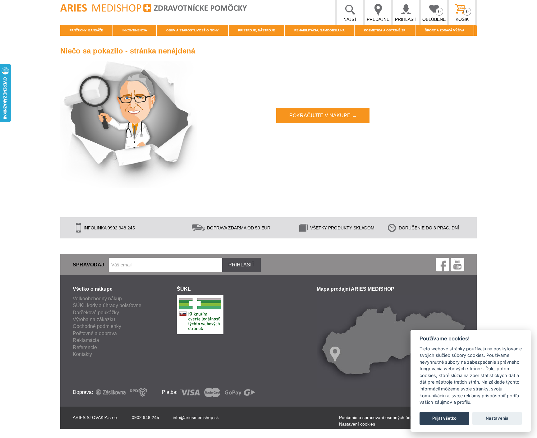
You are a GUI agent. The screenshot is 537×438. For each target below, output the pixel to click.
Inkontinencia (134, 30)
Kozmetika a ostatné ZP (385, 30)
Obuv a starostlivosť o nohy (192, 30)
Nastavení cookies (357, 424)
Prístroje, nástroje (256, 30)
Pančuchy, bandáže (86, 30)
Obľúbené (434, 15)
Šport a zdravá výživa (444, 30)
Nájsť (350, 19)
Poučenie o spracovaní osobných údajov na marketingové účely (401, 417)
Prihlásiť (406, 19)
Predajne (378, 19)
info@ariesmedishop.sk (196, 417)
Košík (462, 15)
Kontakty (82, 354)
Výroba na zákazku (94, 319)
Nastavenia (497, 418)
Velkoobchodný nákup (97, 298)
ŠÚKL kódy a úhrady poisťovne (107, 305)
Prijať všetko (444, 418)
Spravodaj (88, 264)
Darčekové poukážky (96, 312)
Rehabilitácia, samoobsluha (319, 30)
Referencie (85, 347)
